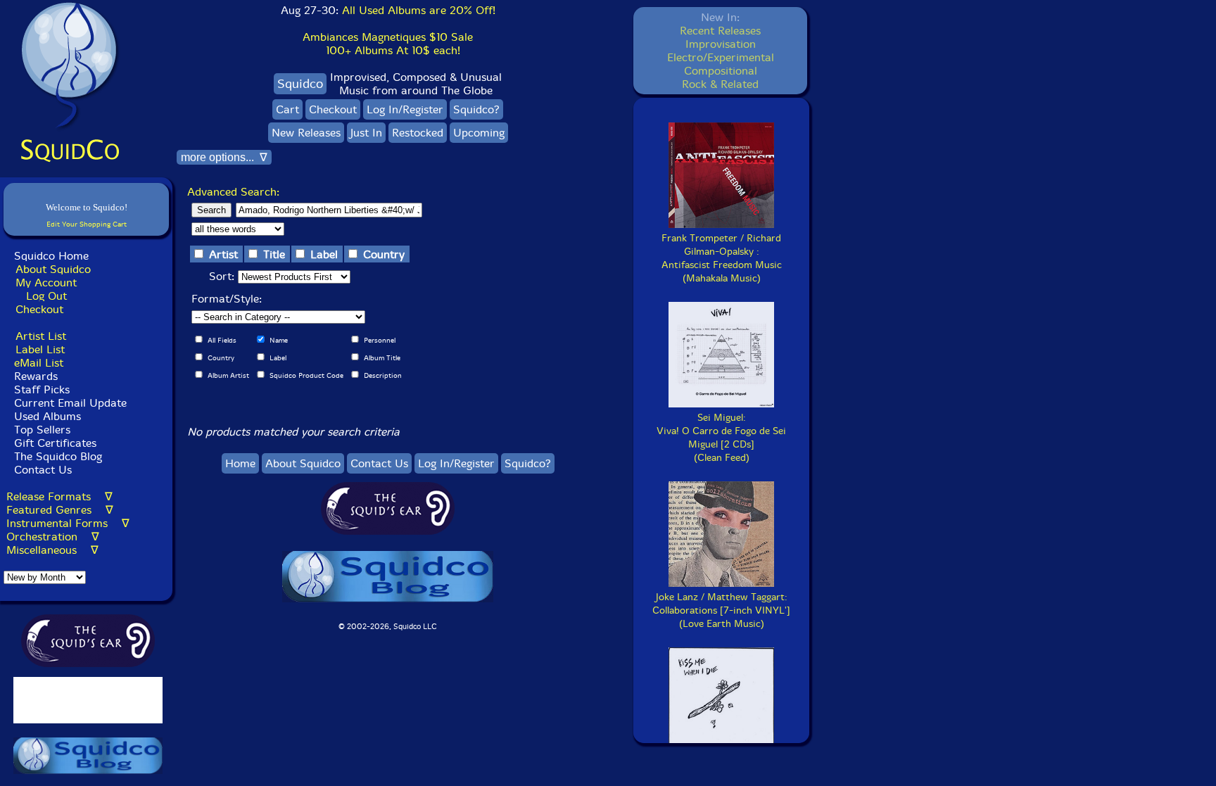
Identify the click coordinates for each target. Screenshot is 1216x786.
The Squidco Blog (58, 456)
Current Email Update (69, 403)
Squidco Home (51, 255)
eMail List (38, 362)
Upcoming (479, 132)
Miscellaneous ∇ (52, 550)
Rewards (36, 376)
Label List (40, 349)
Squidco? (476, 109)
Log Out (46, 296)
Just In (366, 132)
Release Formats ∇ (59, 496)
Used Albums (47, 416)
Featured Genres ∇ (59, 509)
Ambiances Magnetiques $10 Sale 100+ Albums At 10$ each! (388, 43)
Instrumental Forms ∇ (67, 523)
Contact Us (41, 469)
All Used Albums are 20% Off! (418, 10)
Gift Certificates (55, 443)
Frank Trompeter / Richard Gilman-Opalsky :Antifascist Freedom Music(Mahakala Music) (721, 258)
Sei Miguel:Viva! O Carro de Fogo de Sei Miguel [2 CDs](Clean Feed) (721, 438)
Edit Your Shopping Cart (86, 224)
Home (240, 463)
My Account (46, 282)
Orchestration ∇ (52, 536)
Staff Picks (42, 389)
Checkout (39, 309)
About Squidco (53, 269)
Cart (287, 109)
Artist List (40, 336)
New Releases (306, 132)
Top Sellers (42, 429)
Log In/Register (405, 109)
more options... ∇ (224, 157)
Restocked (417, 132)
